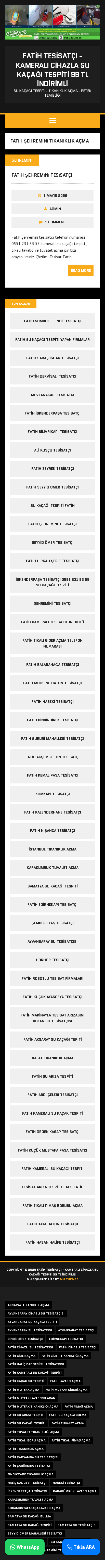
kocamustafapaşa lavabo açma (34, 1508)
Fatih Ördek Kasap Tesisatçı (53, 1131)
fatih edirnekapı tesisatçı (52, 904)
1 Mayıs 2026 (55, 195)
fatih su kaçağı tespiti (26, 1423)
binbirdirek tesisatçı (25, 1339)
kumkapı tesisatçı (52, 793)
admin (55, 208)
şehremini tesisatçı (52, 603)
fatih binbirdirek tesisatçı (52, 720)
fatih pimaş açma (78, 1406)
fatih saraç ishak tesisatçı (52, 357)
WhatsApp (27, 1547)
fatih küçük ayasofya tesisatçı (52, 996)
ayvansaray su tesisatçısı (52, 941)
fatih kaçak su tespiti (26, 1381)
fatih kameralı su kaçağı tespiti (34, 1372)
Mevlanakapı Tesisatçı (52, 394)
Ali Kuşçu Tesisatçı (52, 450)
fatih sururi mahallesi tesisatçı (52, 738)
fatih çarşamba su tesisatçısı (33, 1457)
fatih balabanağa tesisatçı (52, 664)
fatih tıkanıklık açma (26, 1449)
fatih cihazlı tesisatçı (77, 1347)
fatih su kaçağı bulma (67, 1415)
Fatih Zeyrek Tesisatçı (52, 468)
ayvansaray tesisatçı (76, 1330)
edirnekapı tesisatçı (66, 1339)
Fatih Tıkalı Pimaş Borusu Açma (52, 1205)
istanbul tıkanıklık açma (52, 849)
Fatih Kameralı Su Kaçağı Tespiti (52, 1168)
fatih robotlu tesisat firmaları (52, 978)
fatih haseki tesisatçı (53, 701)
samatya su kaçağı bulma (29, 1516)
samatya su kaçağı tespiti (53, 886)
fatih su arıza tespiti (52, 1076)
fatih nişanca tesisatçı (52, 830)
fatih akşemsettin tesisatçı (52, 756)
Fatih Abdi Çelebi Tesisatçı (53, 1094)
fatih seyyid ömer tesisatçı (52, 487)
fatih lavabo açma (65, 1381)
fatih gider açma (21, 1355)
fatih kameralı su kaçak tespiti (52, 1113)
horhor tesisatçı (52, 959)
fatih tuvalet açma (67, 1423)
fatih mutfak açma (23, 1389)
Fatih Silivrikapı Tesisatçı (52, 431)
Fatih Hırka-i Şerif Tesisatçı (52, 560)
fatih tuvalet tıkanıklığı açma (33, 1432)
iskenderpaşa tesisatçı (27, 1491)
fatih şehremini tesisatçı (41, 175)
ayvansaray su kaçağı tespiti (32, 1322)
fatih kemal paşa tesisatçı (52, 775)
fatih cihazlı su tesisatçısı (30, 1347)
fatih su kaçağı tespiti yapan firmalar (52, 339)
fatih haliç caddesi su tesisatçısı (36, 1364)
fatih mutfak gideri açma (66, 1389)
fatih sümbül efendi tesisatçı (52, 321)
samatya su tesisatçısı (77, 1525)
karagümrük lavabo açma (75, 1491)
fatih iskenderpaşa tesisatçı (53, 413)
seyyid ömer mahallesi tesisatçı (35, 1533)
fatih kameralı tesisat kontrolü (52, 622)
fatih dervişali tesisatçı (52, 376)
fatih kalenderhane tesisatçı (52, 812)
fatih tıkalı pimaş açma (71, 1440)
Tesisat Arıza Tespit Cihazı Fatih (52, 1187)
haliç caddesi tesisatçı (27, 1482)
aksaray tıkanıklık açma (28, 1305)
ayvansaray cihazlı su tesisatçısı (36, 1313)
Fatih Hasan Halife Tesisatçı (52, 1242)
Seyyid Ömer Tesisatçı (52, 542)
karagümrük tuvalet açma (52, 867)
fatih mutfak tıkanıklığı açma (33, 1406)
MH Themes (69, 1279)
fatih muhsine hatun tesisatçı (52, 683)
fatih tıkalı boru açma (27, 1440)
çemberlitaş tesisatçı (53, 922)
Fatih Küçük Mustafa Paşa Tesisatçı (52, 1150)
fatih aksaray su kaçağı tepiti (52, 1039)
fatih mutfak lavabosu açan (31, 1398)
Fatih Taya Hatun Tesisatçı (52, 1224)
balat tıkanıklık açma (52, 1058)
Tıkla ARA (83, 1547)
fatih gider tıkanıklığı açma (65, 1355)
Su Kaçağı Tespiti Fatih (53, 505)
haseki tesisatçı (66, 1482)
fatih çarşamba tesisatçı (29, 1465)
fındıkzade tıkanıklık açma (31, 1474)
